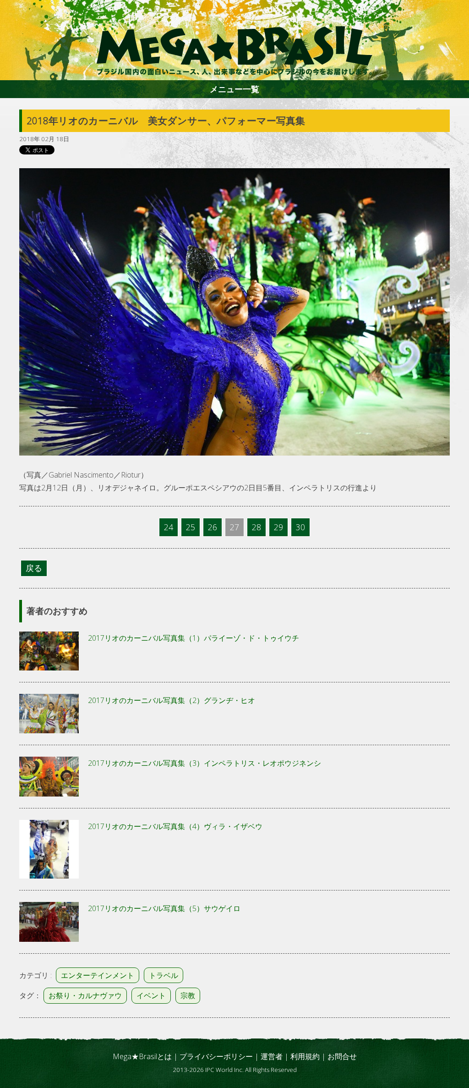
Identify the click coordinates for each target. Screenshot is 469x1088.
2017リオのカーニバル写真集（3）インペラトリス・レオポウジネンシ (204, 763)
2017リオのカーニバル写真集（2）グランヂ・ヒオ (171, 700)
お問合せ (342, 1056)
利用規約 (305, 1056)
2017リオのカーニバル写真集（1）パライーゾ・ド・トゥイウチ (193, 638)
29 (278, 527)
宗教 (187, 995)
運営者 (272, 1056)
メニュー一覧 (234, 88)
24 (168, 527)
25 (190, 527)
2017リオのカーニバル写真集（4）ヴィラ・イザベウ (175, 826)
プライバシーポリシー (216, 1056)
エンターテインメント (97, 975)
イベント (151, 995)
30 (300, 527)
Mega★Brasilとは (142, 1056)
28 (256, 527)
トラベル (163, 975)
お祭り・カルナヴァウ (85, 995)
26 (212, 527)
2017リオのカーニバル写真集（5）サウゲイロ (164, 908)
